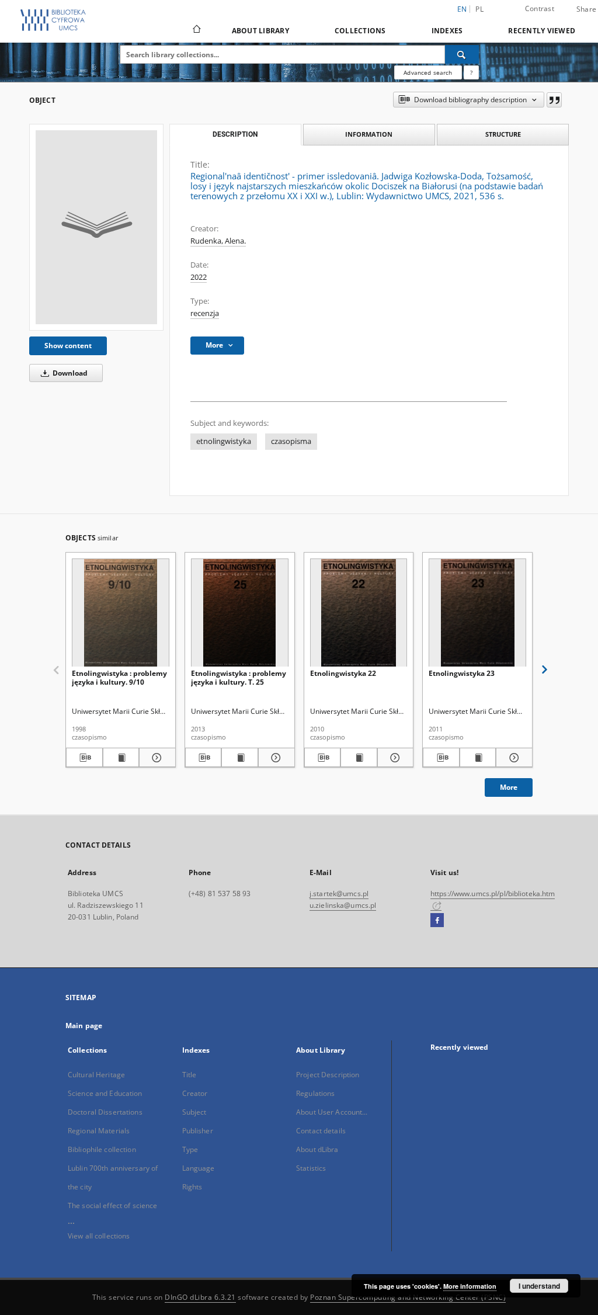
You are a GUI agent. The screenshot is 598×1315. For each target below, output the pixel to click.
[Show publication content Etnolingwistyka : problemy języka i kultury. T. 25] (240, 757)
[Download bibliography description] (84, 757)
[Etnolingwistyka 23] (477, 613)
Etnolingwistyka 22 (343, 673)
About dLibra (317, 1149)
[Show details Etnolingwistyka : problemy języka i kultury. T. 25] (275, 757)
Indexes (447, 31)
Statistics (311, 1168)
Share (586, 9)
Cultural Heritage (96, 1075)
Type (190, 1149)
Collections (360, 31)
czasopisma (291, 441)
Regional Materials (99, 1131)
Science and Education (105, 1093)
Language (198, 1168)
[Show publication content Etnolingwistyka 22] (359, 757)
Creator (195, 1093)
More (508, 787)
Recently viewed (541, 31)
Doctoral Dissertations (105, 1112)
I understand (539, 1286)
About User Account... (332, 1112)
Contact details (321, 1131)
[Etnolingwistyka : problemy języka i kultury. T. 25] (240, 613)
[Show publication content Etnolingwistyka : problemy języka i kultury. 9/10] (121, 757)
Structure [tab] (503, 134)
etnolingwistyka (223, 441)
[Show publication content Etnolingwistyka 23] (478, 757)
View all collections (99, 1236)
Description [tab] (235, 134)
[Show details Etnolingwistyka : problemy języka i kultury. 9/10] (155, 757)
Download (69, 373)
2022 (198, 277)
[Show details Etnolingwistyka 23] (512, 757)
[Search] (462, 54)
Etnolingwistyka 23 (462, 673)
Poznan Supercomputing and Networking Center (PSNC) (408, 1297)
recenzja (204, 313)
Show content (68, 346)
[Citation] (554, 99)
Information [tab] (368, 134)
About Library (260, 31)
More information (469, 1286)
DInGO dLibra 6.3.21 (200, 1297)
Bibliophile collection (102, 1149)
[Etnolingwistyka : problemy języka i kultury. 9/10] (120, 613)
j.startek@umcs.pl (339, 893)
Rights (192, 1187)
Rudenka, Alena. (218, 241)
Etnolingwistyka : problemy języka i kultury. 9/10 (119, 677)
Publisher (197, 1131)
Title (189, 1075)
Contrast (539, 8)
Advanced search (428, 72)
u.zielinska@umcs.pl (343, 905)
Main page (83, 1026)
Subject (194, 1112)
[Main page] (196, 30)
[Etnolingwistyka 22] (359, 613)
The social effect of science (112, 1205)
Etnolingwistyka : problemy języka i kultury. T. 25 (238, 677)
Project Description (327, 1075)
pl (479, 9)
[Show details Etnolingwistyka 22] (394, 757)
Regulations (315, 1093)
